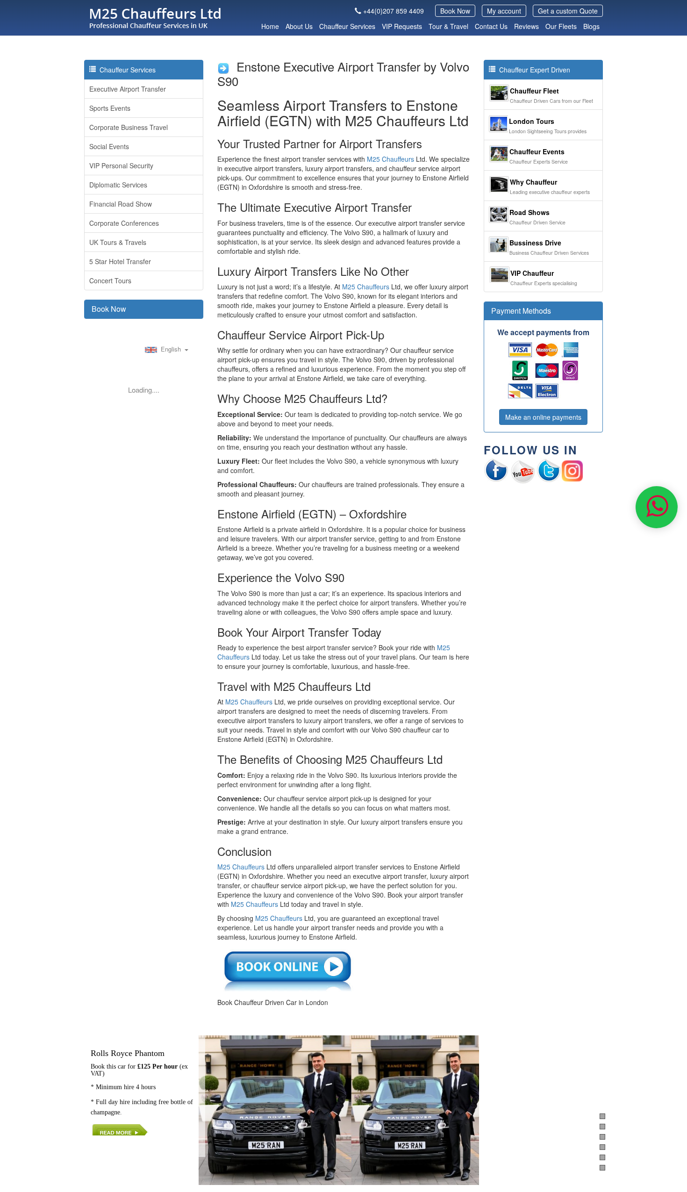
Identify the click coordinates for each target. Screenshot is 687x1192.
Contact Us (491, 26)
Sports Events (109, 108)
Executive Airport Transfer (127, 88)
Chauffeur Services (347, 26)
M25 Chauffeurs (390, 159)
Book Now (455, 10)
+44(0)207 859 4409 (393, 10)
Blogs (591, 26)
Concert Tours (110, 280)
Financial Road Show (120, 203)
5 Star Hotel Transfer (120, 261)
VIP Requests (402, 26)
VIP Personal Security (121, 165)
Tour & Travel (448, 26)
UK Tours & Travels (117, 242)
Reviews (526, 26)
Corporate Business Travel (128, 127)
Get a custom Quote (568, 10)
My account (504, 10)
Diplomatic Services (118, 184)
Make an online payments (543, 417)
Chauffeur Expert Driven (532, 69)
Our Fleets (561, 26)
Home (270, 26)
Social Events (109, 146)
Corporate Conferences (124, 223)
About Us (299, 26)
